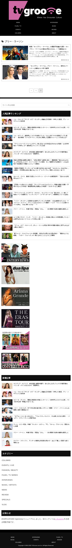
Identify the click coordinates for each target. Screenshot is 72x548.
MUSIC (12, 539)
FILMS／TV (59, 537)
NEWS (12, 537)
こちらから (59, 519)
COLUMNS (18, 542)
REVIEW (59, 539)
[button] (68, 105)
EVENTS (36, 539)
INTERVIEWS (36, 537)
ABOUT (54, 542)
